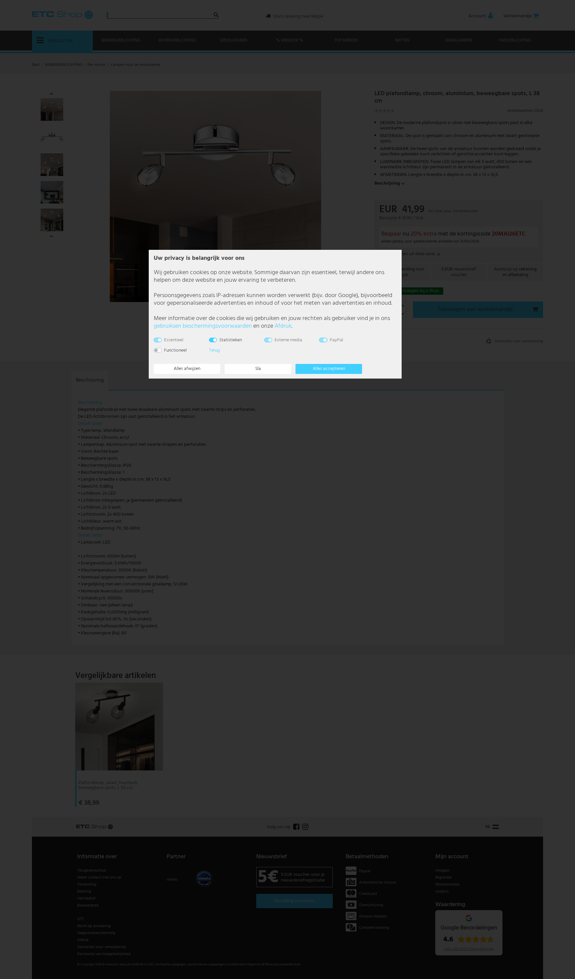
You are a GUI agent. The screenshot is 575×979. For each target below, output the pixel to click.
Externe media (288, 340)
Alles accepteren (329, 369)
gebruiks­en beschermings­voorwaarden (203, 326)
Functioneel (175, 350)
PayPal (336, 340)
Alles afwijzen (187, 369)
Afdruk (283, 326)
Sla (258, 369)
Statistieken (230, 340)
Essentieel (173, 340)
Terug (214, 350)
